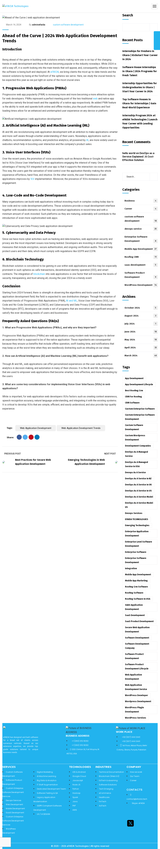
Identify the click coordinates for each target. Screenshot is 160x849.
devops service (141, 228)
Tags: (9, 428)
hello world (128, 153)
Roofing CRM (141, 256)
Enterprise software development (135, 560)
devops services (133, 513)
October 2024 (140, 307)
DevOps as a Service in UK (138, 484)
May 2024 (141, 339)
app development (134, 378)
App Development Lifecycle (139, 384)
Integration (131, 568)
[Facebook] (19, 437)
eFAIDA (54, 71)
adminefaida (38, 24)
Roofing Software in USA (137, 599)
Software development (137, 637)
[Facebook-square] (139, 823)
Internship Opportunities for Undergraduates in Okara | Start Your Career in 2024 (139, 87)
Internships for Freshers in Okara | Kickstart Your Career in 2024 (140, 55)
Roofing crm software (136, 586)
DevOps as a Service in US (138, 490)
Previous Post (12, 453)
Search (127, 15)
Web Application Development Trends (80, 428)
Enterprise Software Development (140, 238)
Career (140, 208)
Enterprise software (135, 552)
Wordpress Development (138, 701)
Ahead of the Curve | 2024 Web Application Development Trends (59, 38)
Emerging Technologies (137, 525)
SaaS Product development (139, 621)
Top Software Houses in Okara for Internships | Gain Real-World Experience (139, 103)
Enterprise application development (136, 533)
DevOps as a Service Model (139, 497)
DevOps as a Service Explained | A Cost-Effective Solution (138, 157)
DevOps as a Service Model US (139, 505)
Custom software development (134, 427)
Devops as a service (135, 472)
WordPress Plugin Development (134, 709)
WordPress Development (141, 285)
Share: (10, 437)
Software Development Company (137, 646)
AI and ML (71, 300)
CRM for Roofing (133, 396)
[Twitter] (25, 437)
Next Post (110, 453)
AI (87, 140)
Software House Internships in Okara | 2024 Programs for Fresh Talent (139, 71)
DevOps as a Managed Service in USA (136, 464)
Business (140, 200)
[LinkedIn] (37, 437)
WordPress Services (135, 717)
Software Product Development (140, 274)
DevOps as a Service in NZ (138, 478)
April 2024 (141, 347)
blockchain (39, 273)
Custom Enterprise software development (140, 417)
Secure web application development (137, 629)
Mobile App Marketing (136, 580)
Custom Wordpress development (135, 437)
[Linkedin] (130, 814)
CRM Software (132, 402)
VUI (32, 178)
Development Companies (138, 445)
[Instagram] (139, 814)
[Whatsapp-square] (130, 832)
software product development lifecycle (136, 666)
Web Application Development (35, 428)
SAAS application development (134, 607)
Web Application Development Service (136, 687)
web (95, 98)
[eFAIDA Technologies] (15, 6)
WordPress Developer (136, 695)
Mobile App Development (141, 249)
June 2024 (141, 331)
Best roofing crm (134, 390)
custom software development (68, 24)
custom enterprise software (140, 408)
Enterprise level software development (138, 543)
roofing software (134, 592)
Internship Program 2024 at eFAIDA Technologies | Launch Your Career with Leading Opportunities (140, 121)
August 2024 (140, 315)
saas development (140, 264)
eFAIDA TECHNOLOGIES (136, 519)
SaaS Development (135, 615)
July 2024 (140, 323)
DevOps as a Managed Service (136, 454)
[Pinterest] (31, 437)
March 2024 (141, 355)
